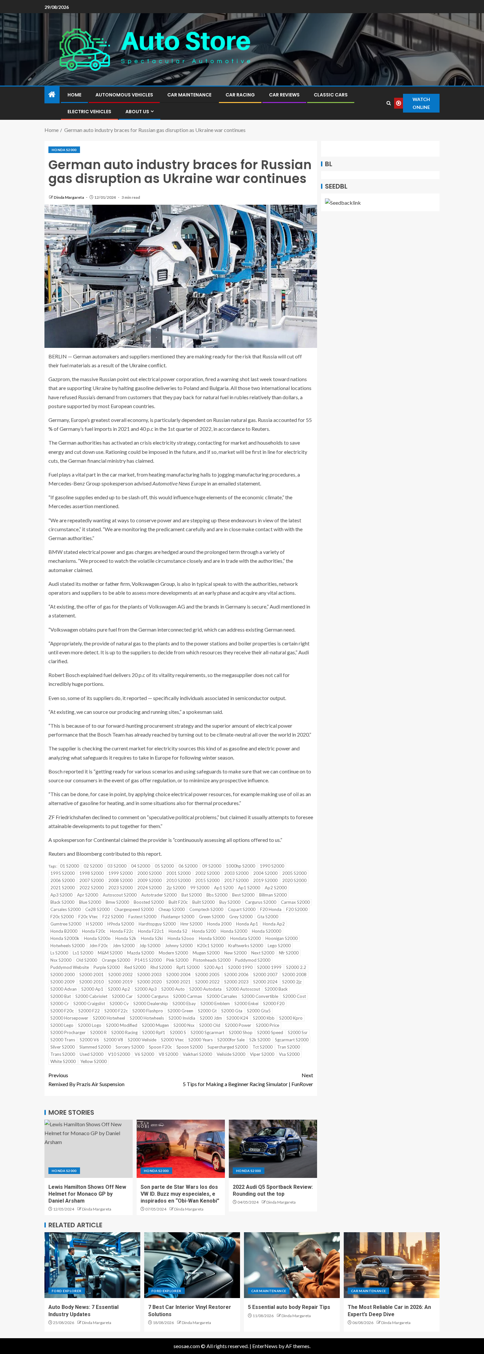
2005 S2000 (294, 873)
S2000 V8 (113, 1039)
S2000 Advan (63, 989)
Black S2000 (62, 902)
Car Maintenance (189, 94)
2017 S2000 (236, 880)
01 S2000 (69, 866)
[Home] (52, 94)
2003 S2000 (236, 873)
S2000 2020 (149, 981)
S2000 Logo (89, 1025)
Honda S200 (204, 931)
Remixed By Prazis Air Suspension (86, 1079)
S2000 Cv (119, 1003)
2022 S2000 (91, 887)
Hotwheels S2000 (67, 945)
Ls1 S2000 (83, 952)
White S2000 (63, 1061)
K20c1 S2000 (210, 945)
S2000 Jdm (211, 1018)
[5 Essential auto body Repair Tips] (292, 1265)
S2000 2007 (265, 974)
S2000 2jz (292, 981)
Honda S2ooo (181, 938)
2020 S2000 (294, 880)
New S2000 (235, 952)
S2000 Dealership (150, 1003)
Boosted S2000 (149, 902)
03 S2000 (116, 866)
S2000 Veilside (142, 1039)
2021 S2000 (62, 887)
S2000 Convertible (260, 996)
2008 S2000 (120, 880)
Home (74, 94)
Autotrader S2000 (159, 895)
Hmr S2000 (191, 923)
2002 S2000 (207, 873)
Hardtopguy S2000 (157, 923)
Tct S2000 (263, 1047)
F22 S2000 (113, 916)
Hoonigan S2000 (281, 938)
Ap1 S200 (223, 887)
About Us (137, 111)
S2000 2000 (62, 974)
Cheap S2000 (171, 909)
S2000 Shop (241, 1032)
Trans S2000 (62, 1054)
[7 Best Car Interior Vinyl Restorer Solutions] (192, 1265)
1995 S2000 (62, 873)
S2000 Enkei (246, 1003)
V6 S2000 (144, 1054)
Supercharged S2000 (227, 1047)
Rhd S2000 (161, 967)
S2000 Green (180, 1010)
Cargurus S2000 (260, 902)
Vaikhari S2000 (197, 1054)
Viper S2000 (262, 1054)
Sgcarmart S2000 (292, 1039)
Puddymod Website (69, 967)
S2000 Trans (62, 1039)
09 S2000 (211, 866)
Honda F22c (121, 931)
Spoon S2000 (189, 1047)
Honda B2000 (63, 931)
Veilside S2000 (231, 1054)
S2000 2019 (120, 981)
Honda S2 (178, 931)
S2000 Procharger (68, 1032)
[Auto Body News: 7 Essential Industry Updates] (92, 1265)
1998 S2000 (91, 873)
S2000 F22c (116, 1010)
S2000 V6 (89, 1039)
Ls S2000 (59, 952)
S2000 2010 (91, 981)
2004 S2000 (265, 873)
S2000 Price (267, 1025)
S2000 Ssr (298, 1032)
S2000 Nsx (184, 1025)
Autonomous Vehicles (124, 94)
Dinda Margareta (69, 197)
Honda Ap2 (274, 923)
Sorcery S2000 (130, 1047)
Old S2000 (86, 960)
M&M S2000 (110, 952)
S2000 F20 (273, 1003)
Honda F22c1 (151, 931)
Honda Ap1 (247, 923)
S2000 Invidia (182, 1018)
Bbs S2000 (217, 895)
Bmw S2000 (117, 902)
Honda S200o (97, 938)
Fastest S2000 (142, 916)
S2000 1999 (269, 967)
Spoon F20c (160, 1047)
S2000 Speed (270, 1032)
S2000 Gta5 (259, 1010)
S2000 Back (276, 989)
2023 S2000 (120, 887)
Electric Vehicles (89, 111)
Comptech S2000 (206, 909)
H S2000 (94, 923)
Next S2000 (262, 952)
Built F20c (178, 902)
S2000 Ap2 (119, 989)
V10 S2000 (119, 1054)
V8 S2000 (168, 1054)
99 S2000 (199, 887)
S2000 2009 (62, 981)
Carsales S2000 (65, 909)
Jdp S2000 (149, 945)
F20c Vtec (88, 916)
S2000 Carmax (187, 996)
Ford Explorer (67, 1291)
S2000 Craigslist (89, 1003)
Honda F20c (93, 931)
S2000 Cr (59, 1003)
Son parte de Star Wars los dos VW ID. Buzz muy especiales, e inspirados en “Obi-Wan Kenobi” (180, 1194)
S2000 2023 (236, 981)
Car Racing (240, 94)
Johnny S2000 (179, 945)
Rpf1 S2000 (188, 967)
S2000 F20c (62, 1010)
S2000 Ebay (184, 1003)
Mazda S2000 (140, 952)
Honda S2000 (64, 150)
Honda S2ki (152, 938)
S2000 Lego (61, 1025)
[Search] (388, 103)
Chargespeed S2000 (134, 909)
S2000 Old (209, 1025)
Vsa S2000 (289, 1054)
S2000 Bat (60, 996)
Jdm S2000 (124, 945)
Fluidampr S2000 (177, 916)
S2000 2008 (294, 974)
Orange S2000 (116, 960)
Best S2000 (243, 895)
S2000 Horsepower (69, 1018)
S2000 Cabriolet (91, 996)
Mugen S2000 (206, 952)
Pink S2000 (177, 960)
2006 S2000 (62, 880)
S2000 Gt (207, 1010)
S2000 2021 (178, 981)
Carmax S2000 (295, 902)
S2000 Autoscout (243, 989)
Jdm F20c (98, 945)
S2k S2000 (259, 1039)
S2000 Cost (294, 996)
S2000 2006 (236, 974)
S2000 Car (122, 996)
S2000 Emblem (215, 1003)
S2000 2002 (120, 974)
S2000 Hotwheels (147, 1018)
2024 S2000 (149, 887)
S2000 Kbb (264, 1018)
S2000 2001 (91, 974)
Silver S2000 (62, 1047)
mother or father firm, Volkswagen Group (128, 584)
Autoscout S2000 (120, 895)
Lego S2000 (279, 945)
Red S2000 (135, 967)
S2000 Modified (121, 1025)
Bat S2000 (191, 895)
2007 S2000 (91, 880)
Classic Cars (331, 94)
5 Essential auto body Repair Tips (289, 1307)
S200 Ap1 (214, 967)
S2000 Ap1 (92, 989)
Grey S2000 (241, 916)
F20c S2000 (62, 916)
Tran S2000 (288, 1047)
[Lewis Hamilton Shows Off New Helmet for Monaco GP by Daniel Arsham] (88, 1149)
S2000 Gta (231, 1010)
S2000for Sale (231, 1039)
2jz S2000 (176, 887)
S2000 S (178, 1032)
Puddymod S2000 (252, 960)
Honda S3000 (212, 938)
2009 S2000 (149, 880)
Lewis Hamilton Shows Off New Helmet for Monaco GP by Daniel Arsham (87, 1194)
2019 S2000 (265, 880)
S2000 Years (200, 1039)
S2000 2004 (178, 974)
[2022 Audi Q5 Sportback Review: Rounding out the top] (273, 1149)
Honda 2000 (219, 923)
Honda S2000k (64, 938)
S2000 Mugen (155, 1025)
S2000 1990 (240, 967)
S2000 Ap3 (146, 989)
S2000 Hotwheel (109, 1018)
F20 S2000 (297, 909)
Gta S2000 (267, 916)
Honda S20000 (266, 931)
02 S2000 (93, 866)
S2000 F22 (89, 1010)
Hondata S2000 (245, 938)
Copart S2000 (241, 909)
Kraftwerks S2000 (245, 945)
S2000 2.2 (296, 967)
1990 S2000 (272, 866)
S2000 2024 (265, 981)
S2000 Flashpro (147, 1010)
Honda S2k (125, 938)
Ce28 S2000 (97, 909)
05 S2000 (164, 866)
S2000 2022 (207, 981)
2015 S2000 (207, 880)
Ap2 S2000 (276, 887)
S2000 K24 (237, 1018)
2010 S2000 (178, 880)
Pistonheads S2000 (211, 960)
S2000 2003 (149, 974)
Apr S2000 (87, 895)
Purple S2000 (107, 967)
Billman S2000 (273, 895)
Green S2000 (212, 916)
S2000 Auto (173, 989)
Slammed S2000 (95, 1047)
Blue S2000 (90, 902)
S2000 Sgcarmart (207, 1032)
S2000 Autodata (205, 989)
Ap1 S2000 (249, 887)
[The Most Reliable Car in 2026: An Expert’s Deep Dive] (392, 1265)
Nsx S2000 (60, 960)
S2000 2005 (207, 974)
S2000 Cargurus (153, 996)
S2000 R (98, 1032)
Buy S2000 (229, 902)
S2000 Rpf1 (153, 1032)
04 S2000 (140, 866)
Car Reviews (284, 94)
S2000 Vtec (172, 1039)
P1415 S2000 (148, 960)
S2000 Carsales (222, 996)
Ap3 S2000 (61, 895)
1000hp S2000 (240, 866)
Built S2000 (203, 902)
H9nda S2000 (120, 923)
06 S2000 (188, 866)
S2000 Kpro (291, 1018)
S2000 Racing (124, 1032)
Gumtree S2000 (65, 923)
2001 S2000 (178, 873)
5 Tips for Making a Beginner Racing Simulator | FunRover (248, 1079)
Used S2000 (91, 1054)
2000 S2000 (149, 873)
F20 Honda (271, 909)
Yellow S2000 (93, 1061)
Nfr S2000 (289, 952)
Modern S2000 (173, 952)
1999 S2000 (120, 873)
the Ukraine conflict (143, 365)
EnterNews (265, 1346)
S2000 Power (238, 1025)
